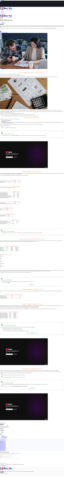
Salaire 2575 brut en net (3, 450)
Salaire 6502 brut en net (3, 449)
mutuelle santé (17, 122)
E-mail (1, 456)
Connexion (2, 435)
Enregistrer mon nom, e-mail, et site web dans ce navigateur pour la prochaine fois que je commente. (12, 464)
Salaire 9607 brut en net (3, 446)
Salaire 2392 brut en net (3, 444)
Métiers (2, 4)
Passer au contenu (2, 0)
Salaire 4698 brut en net (3, 440)
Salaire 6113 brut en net (3, 445)
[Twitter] (1, 6)
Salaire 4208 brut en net (3, 443)
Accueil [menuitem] (2, 11)
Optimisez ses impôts (2, 5)
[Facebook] (0, 6)
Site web (1, 457)
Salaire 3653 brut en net (3, 442)
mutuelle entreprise (21, 122)
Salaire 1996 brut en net (3, 447)
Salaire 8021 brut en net (3, 448)
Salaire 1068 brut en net (3, 441)
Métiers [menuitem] (2, 12)
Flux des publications (3, 436)
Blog (2, 3)
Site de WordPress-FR (4, 437)
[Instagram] (2, 6)
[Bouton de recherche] (7, 425)
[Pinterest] (2, 24)
